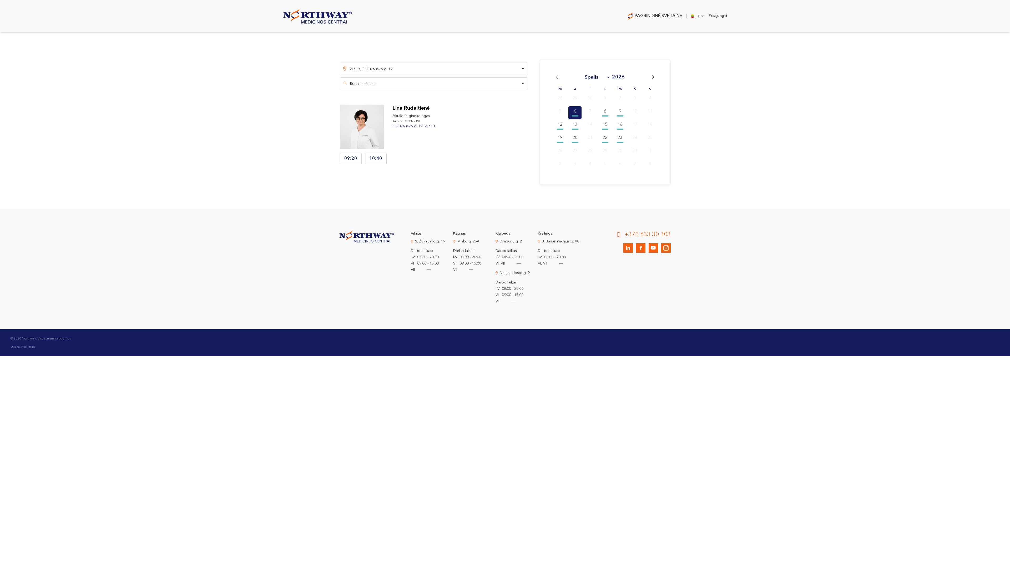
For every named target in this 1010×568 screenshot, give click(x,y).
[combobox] (433, 83)
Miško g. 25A (468, 241)
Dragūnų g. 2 (511, 241)
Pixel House (28, 347)
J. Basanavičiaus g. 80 (560, 241)
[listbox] (433, 69)
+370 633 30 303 (647, 234)
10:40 (375, 158)
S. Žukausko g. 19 (430, 241)
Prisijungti (717, 16)
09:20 (350, 158)
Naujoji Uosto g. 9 (515, 273)
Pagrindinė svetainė (658, 16)
